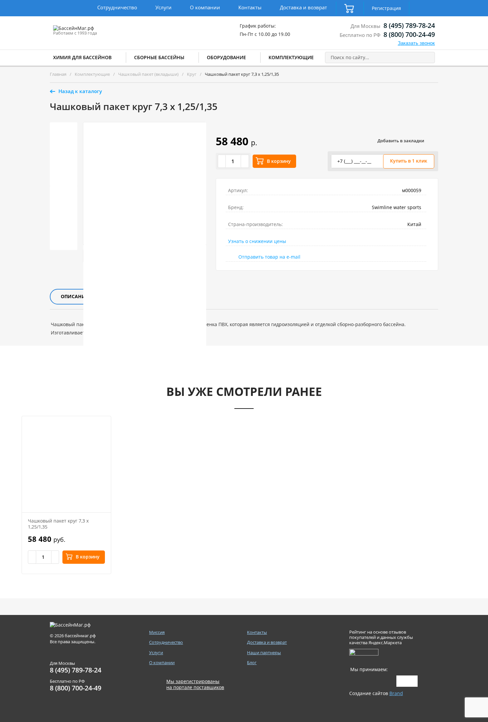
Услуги (163, 7)
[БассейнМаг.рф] (94, 31)
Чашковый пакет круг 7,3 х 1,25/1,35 (58, 524)
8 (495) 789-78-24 (409, 25)
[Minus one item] (222, 161)
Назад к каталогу (80, 91)
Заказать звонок (416, 43)
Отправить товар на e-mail (269, 257)
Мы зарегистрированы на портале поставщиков (195, 684)
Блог (252, 662)
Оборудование (226, 57)
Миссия (157, 632)
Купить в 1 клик (408, 161)
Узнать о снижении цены (257, 241)
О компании (205, 7)
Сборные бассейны (159, 57)
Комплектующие (291, 57)
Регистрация (386, 8)
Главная (58, 74)
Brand (396, 693)
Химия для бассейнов (82, 57)
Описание (74, 296)
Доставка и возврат (303, 7)
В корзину (279, 161)
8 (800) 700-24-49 (409, 34)
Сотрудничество (117, 7)
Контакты (250, 7)
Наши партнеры (264, 653)
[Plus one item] (245, 161)
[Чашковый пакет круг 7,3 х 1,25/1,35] (66, 464)
